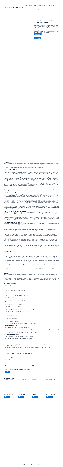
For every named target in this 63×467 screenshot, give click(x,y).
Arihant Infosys (16, 7)
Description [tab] (6, 159)
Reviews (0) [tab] (17, 159)
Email (33, 365)
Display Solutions (37, 20)
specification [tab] (11, 159)
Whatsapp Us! (37, 34)
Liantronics (55, 20)
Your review (8, 359)
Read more (7, 396)
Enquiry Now (37, 38)
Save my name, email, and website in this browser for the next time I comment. (18, 369)
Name (6, 365)
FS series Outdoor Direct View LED (46, 20)
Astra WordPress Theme (40, 464)
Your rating (6, 357)
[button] (22, 7)
